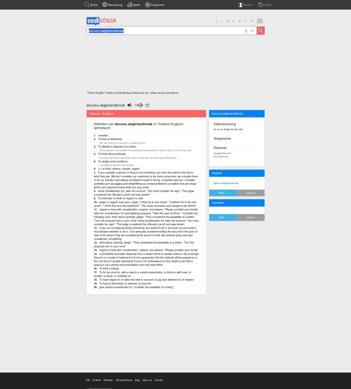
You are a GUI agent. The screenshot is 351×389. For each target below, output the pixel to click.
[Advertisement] (175, 64)
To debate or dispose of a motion (117, 146)
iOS (88, 380)
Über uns (147, 380)
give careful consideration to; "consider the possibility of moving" (136, 287)
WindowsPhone (124, 380)
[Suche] (261, 31)
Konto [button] (247, 5)
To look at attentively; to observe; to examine (125, 283)
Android (97, 380)
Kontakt (159, 380)
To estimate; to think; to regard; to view (120, 198)
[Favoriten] (146, 107)
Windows (108, 380)
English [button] (267, 5)
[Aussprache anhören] (138, 106)
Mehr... (223, 192)
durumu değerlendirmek (226, 183)
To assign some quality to (113, 161)
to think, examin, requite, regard (121, 168)
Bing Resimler (221, 156)
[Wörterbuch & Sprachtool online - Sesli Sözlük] (101, 25)
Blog (137, 380)
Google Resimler (222, 153)
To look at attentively (110, 139)
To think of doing (109, 268)
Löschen (250, 192)
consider (103, 135)
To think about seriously (112, 154)
